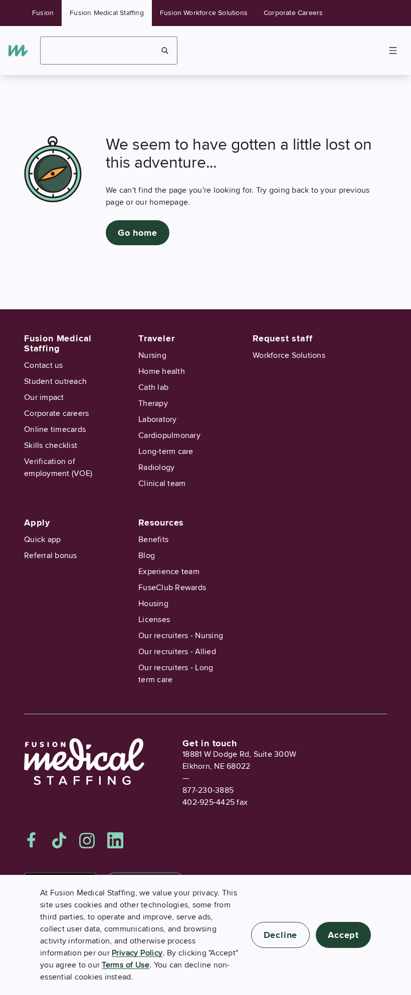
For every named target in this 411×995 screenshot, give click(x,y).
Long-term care (165, 451)
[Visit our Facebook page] (31, 840)
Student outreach (55, 381)
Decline (281, 934)
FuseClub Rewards (172, 588)
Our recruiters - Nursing (180, 636)
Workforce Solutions (289, 355)
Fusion (43, 13)
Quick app (42, 540)
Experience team (168, 572)
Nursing (152, 355)
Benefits (153, 540)
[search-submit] (165, 51)
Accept (343, 934)
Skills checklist (50, 445)
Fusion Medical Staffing (107, 13)
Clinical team (161, 483)
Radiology (156, 467)
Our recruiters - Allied (177, 652)
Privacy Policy (137, 953)
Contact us (43, 365)
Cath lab (153, 387)
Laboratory (157, 419)
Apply (37, 522)
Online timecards (55, 429)
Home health (161, 371)
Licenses (154, 620)
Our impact (44, 397)
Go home (137, 232)
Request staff (282, 338)
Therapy (153, 403)
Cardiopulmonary (169, 435)
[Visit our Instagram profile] (87, 840)
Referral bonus (50, 556)
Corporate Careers (293, 13)
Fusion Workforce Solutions (204, 13)
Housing (153, 604)
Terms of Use (125, 965)
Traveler (156, 338)
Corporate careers (56, 413)
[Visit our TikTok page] (59, 840)
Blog (146, 556)
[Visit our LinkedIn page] (115, 840)
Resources (161, 522)
